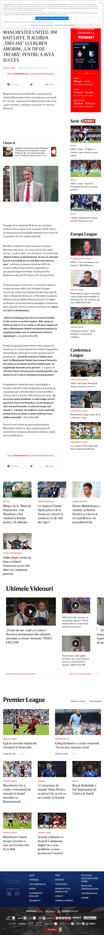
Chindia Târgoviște (46, 513)
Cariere (85, 909)
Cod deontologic (89, 905)
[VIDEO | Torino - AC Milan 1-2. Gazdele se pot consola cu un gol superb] (85, 134)
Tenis (57, 887)
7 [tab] (92, 73)
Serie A (73, 145)
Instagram (17, 905)
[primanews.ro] (33, 929)
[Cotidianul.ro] (90, 929)
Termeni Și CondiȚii (64, 912)
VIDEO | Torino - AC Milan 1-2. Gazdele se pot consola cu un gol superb (84, 152)
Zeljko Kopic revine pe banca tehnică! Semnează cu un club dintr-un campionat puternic (17, 577)
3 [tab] (82, 73)
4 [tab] (85, 73)
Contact (59, 908)
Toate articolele (95, 713)
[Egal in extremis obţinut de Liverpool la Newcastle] (26, 734)
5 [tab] (87, 73)
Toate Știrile (61, 896)
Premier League (9, 68)
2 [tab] (80, 73)
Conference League (79, 380)
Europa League (76, 290)
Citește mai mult (9, 765)
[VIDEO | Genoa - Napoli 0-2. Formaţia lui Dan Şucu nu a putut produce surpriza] (85, 168)
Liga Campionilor (37, 896)
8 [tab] (94, 73)
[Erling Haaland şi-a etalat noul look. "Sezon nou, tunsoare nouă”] (78, 734)
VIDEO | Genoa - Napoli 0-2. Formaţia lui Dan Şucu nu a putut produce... (84, 186)
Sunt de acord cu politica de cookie (52, 18)
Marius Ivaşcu (32, 68)
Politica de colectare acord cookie (89, 890)
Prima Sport (34, 923)
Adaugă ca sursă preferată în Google (30, 74)
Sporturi (59, 891)
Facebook (9, 905)
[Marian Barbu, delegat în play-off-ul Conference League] (85, 399)
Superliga (34, 891)
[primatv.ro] (8, 930)
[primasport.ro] (58, 930)
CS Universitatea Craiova (81, 258)
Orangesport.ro (79, 513)
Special (6, 513)
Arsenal (41, 793)
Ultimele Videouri (29, 600)
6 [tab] (89, 73)
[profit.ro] (77, 930)
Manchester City (62, 750)
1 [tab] (78, 73)
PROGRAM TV (35, 912)
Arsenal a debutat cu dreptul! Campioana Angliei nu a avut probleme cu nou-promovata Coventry (51, 857)
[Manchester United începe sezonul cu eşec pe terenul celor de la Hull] (17, 832)
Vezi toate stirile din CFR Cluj (80, 685)
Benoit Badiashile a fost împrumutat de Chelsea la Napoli (84, 801)
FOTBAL (32, 900)
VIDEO (32, 887)
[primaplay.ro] (42, 929)
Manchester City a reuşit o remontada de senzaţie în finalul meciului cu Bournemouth (17, 805)
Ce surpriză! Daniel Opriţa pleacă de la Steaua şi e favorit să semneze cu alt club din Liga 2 (50, 526)
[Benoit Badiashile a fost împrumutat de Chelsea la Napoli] (86, 781)
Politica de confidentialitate (64, 25)
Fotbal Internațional (12, 565)
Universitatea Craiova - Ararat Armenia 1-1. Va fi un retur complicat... (82, 334)
